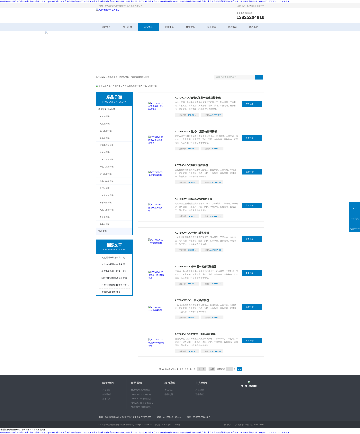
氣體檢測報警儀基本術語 (113, 264)
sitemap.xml (259, 424)
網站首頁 (106, 27)
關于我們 (127, 27)
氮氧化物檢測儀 (106, 210)
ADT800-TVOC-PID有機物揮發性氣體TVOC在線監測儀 (142, 394)
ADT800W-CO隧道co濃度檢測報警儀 (196, 131)
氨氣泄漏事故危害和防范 (113, 257)
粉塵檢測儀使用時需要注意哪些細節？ (116, 285)
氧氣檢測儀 (105, 116)
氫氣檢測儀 (105, 224)
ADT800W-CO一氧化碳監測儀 (192, 232)
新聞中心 (169, 27)
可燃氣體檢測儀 (106, 145)
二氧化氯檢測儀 (106, 195)
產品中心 (148, 27)
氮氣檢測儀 (105, 152)
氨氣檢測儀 (105, 123)
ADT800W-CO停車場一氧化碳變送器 (196, 266)
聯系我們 (260, 6)
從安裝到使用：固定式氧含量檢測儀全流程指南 (116, 271)
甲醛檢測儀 (105, 217)
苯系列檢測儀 (106, 202)
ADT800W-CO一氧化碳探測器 (192, 300)
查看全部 (102, 231)
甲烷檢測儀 (105, 188)
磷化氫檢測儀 (106, 174)
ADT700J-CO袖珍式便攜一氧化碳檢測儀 (198, 97)
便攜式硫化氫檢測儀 (111, 292)
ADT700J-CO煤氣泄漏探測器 (191, 165)
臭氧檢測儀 (105, 138)
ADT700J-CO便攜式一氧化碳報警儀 (195, 334)
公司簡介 (106, 390)
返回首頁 (241, 6)
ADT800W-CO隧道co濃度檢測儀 (193, 199)
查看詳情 (250, 104)
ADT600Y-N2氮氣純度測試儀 (142, 398)
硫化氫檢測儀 (106, 131)
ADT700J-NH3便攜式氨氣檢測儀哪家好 (142, 403)
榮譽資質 (211, 27)
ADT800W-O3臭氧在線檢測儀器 (142, 390)
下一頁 (202, 369)
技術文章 (190, 27)
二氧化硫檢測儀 (106, 181)
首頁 (110, 86)
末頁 (212, 369)
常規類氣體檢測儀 (132, 86)
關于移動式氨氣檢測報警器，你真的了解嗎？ (116, 278)
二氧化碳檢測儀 (106, 159)
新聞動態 (106, 394)
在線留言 (251, 6)
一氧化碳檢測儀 (106, 166)
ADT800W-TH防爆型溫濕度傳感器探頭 (142, 407)
